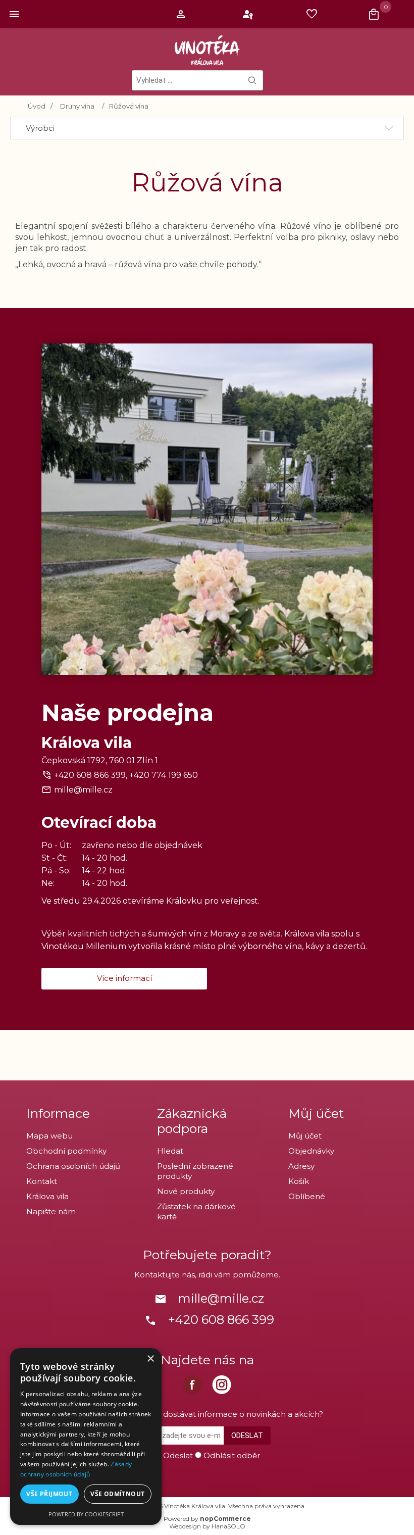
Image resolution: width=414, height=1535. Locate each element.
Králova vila (47, 1196)
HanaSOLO (228, 1526)
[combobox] (197, 80)
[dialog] (86, 1436)
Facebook (192, 1384)
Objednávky (311, 1151)
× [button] (150, 1359)
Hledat (252, 80)
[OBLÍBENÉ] (314, 14)
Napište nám (51, 1211)
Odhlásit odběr (231, 1455)
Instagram (221, 1384)
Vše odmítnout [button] (117, 1494)
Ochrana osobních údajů (73, 1166)
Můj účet (305, 1136)
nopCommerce (225, 1518)
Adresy (301, 1166)
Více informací (124, 978)
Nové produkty (186, 1191)
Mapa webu (49, 1136)
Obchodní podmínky (66, 1151)
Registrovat (182, 14)
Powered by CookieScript (86, 1514)
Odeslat (247, 1435)
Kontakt (41, 1181)
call (150, 1320)
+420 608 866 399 (221, 1319)
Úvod (36, 106)
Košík (298, 1181)
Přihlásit (248, 14)
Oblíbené (306, 1196)
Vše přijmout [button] (49, 1494)
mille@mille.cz (83, 790)
